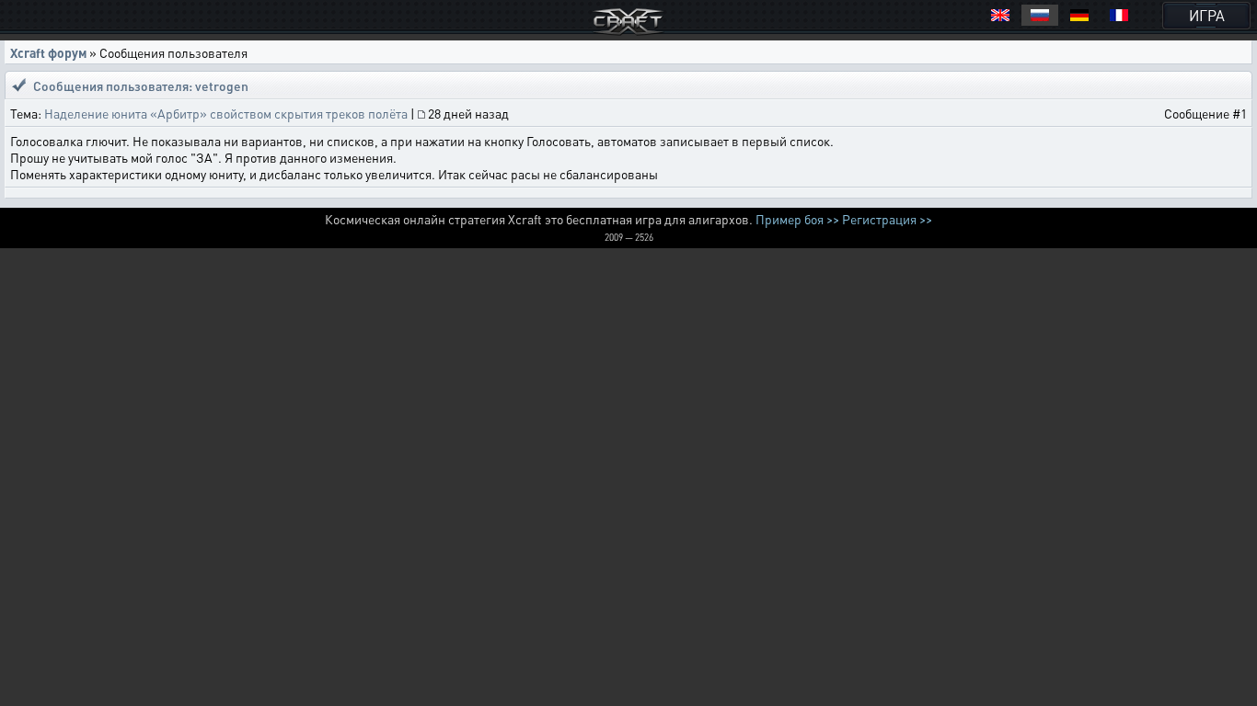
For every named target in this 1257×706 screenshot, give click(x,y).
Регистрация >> (887, 219)
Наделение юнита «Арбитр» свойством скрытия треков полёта (226, 113)
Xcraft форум (48, 52)
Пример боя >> (797, 219)
